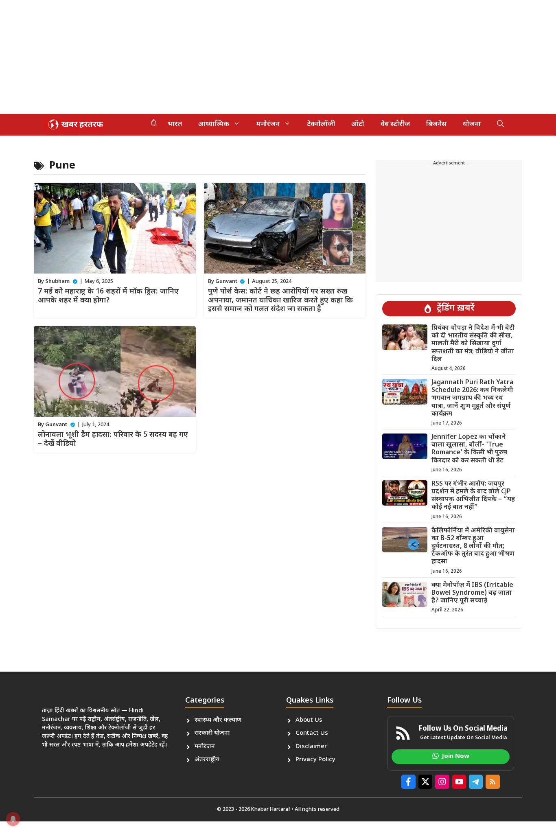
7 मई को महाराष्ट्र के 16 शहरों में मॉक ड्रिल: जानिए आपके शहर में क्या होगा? (108, 296)
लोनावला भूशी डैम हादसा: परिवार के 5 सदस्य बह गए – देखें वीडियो (113, 439)
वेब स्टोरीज (395, 124)
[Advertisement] (244, 57)
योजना (472, 124)
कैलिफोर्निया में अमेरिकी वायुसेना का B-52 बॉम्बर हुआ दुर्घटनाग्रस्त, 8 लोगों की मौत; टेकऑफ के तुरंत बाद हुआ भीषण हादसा (473, 547)
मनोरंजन (268, 124)
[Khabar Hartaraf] (74, 124)
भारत (175, 124)
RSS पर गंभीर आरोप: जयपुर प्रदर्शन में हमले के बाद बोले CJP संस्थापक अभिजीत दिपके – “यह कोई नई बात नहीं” (473, 496)
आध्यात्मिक (213, 124)
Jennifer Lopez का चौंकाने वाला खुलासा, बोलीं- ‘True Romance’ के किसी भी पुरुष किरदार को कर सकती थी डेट (469, 449)
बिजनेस (436, 124)
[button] (500, 124)
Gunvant (226, 281)
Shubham (57, 281)
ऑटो (357, 124)
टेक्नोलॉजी (321, 124)
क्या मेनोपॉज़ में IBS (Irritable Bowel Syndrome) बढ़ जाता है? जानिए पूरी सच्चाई (472, 593)
